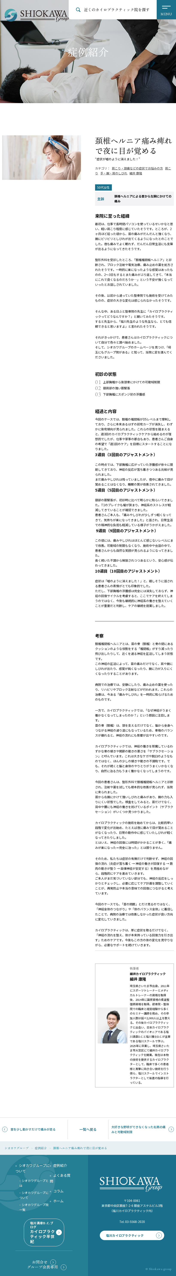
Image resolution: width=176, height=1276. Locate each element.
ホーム (58, 1200)
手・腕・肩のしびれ (113, 173)
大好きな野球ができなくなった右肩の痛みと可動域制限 (138, 1129)
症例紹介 (60, 1165)
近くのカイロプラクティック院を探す (117, 9)
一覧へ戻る (88, 1129)
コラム (58, 1190)
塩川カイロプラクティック (125, 1235)
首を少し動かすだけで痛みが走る (33, 1129)
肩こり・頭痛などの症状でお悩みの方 (137, 168)
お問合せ (39, 1261)
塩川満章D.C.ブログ (42, 1232)
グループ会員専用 (42, 1266)
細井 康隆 (135, 173)
